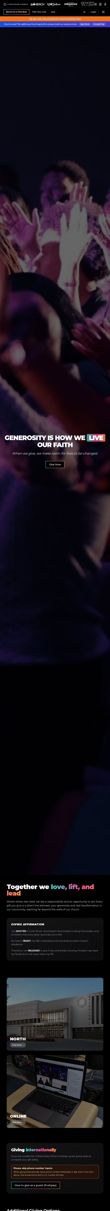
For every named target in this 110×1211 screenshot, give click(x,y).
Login (93, 12)
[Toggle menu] (103, 11)
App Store (84, 24)
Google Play (99, 24)
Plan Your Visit (39, 12)
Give (53, 12)
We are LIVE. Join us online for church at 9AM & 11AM (55, 19)
